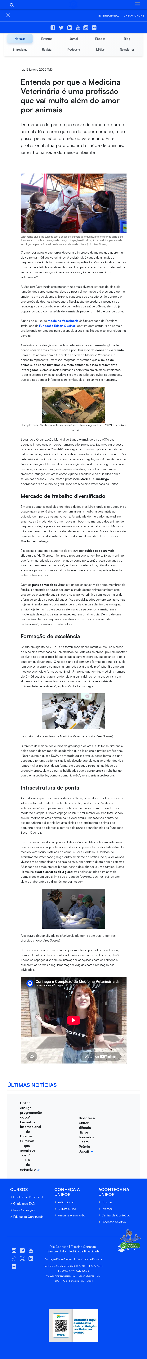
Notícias (106, 1202)
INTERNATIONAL (108, 15)
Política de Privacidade (84, 1251)
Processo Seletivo (113, 1222)
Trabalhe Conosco (83, 1247)
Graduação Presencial (28, 1197)
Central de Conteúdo (115, 1215)
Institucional (65, 1202)
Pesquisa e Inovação (71, 1215)
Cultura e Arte (66, 1209)
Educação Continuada (28, 1217)
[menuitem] (20, 38)
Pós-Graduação (24, 1210)
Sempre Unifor (57, 1251)
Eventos (107, 1209)
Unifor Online (134, 15)
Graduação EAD (24, 1203)
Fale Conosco (58, 1247)
